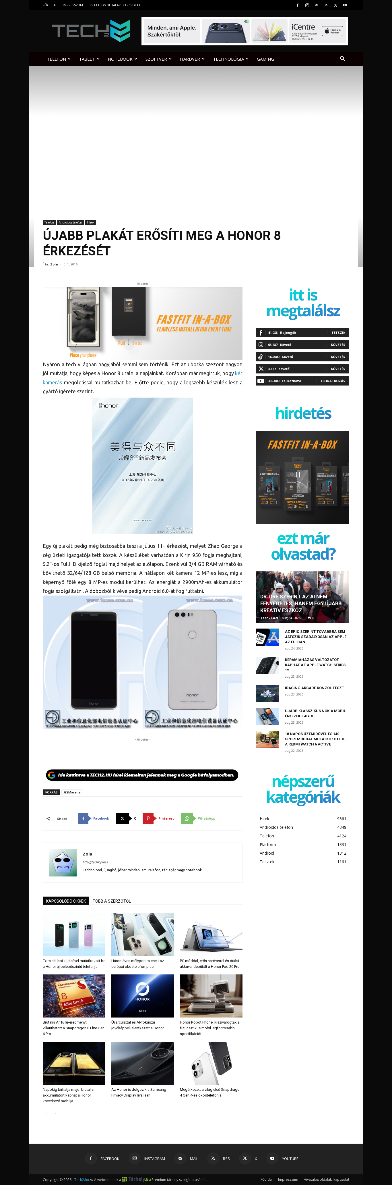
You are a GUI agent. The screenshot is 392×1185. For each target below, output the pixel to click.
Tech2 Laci (269, 618)
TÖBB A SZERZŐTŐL (112, 901)
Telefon (56, 59)
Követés (338, 344)
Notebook (120, 59)
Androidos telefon (70, 222)
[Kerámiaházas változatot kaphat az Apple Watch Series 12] (267, 665)
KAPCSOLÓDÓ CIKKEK (66, 901)
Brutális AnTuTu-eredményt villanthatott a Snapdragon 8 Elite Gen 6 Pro (73, 1028)
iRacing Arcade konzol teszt (314, 688)
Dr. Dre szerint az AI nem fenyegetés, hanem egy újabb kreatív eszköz (300, 603)
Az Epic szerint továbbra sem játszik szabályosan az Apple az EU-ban (315, 636)
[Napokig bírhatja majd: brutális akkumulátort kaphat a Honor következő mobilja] (74, 1063)
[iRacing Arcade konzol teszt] (267, 693)
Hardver (190, 59)
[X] (335, 5)
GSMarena (72, 792)
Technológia (228, 59)
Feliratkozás (333, 381)
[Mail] (316, 5)
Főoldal (50, 5)
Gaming (265, 59)
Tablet (87, 59)
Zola (54, 264)
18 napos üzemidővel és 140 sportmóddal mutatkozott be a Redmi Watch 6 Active (315, 739)
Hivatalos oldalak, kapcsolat (114, 5)
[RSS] (326, 5)
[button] (342, 59)
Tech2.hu (81, 1179)
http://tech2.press (95, 862)
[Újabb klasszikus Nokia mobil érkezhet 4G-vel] (267, 716)
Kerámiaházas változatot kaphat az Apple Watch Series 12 (315, 665)
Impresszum (73, 5)
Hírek (90, 222)
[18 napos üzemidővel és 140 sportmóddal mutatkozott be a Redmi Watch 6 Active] (267, 739)
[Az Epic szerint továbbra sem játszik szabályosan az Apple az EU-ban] (267, 637)
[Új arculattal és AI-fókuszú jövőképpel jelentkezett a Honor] (142, 996)
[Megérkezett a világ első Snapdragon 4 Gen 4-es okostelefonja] (211, 1063)
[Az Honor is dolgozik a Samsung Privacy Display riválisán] (142, 1063)
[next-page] (55, 1112)
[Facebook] (297, 5)
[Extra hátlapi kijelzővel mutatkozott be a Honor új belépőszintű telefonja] (74, 934)
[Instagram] (307, 5)
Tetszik (338, 332)
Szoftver (156, 59)
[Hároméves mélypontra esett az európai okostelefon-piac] (142, 934)
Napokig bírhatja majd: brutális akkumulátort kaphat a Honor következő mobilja (68, 1095)
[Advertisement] (142, 751)
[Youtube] (345, 5)
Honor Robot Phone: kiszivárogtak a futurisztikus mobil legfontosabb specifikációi (210, 1028)
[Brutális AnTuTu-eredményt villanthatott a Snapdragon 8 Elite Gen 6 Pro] (74, 996)
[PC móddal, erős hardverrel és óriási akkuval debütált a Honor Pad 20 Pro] (211, 934)
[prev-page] (46, 1112)
